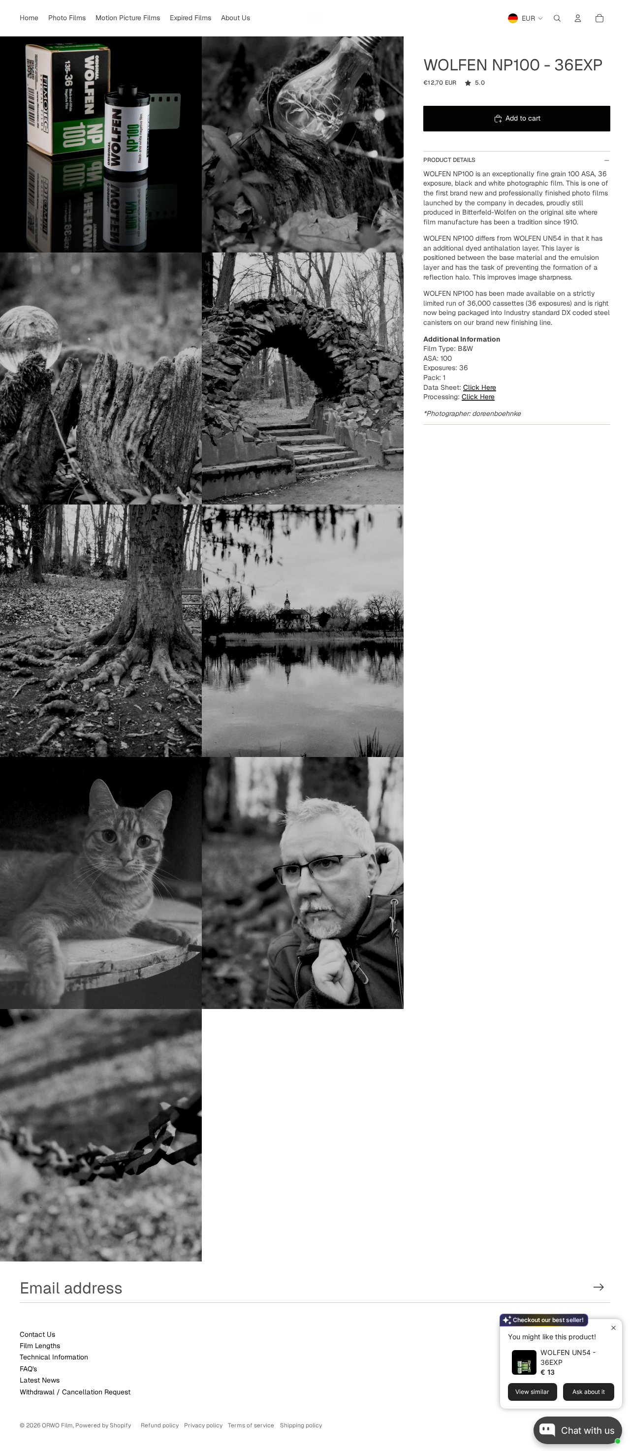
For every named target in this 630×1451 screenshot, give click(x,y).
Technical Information (54, 1357)
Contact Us (37, 1334)
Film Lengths (40, 1345)
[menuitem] (29, 18)
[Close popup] (613, 1327)
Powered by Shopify (103, 1425)
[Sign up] (598, 1287)
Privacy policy (203, 1425)
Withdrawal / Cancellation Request (75, 1392)
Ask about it (588, 1391)
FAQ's (28, 1368)
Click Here (479, 387)
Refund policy (160, 1425)
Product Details (449, 160)
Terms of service (251, 1425)
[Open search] (557, 18)
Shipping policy (301, 1425)
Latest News (40, 1380)
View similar (532, 1391)
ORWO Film (57, 1425)
